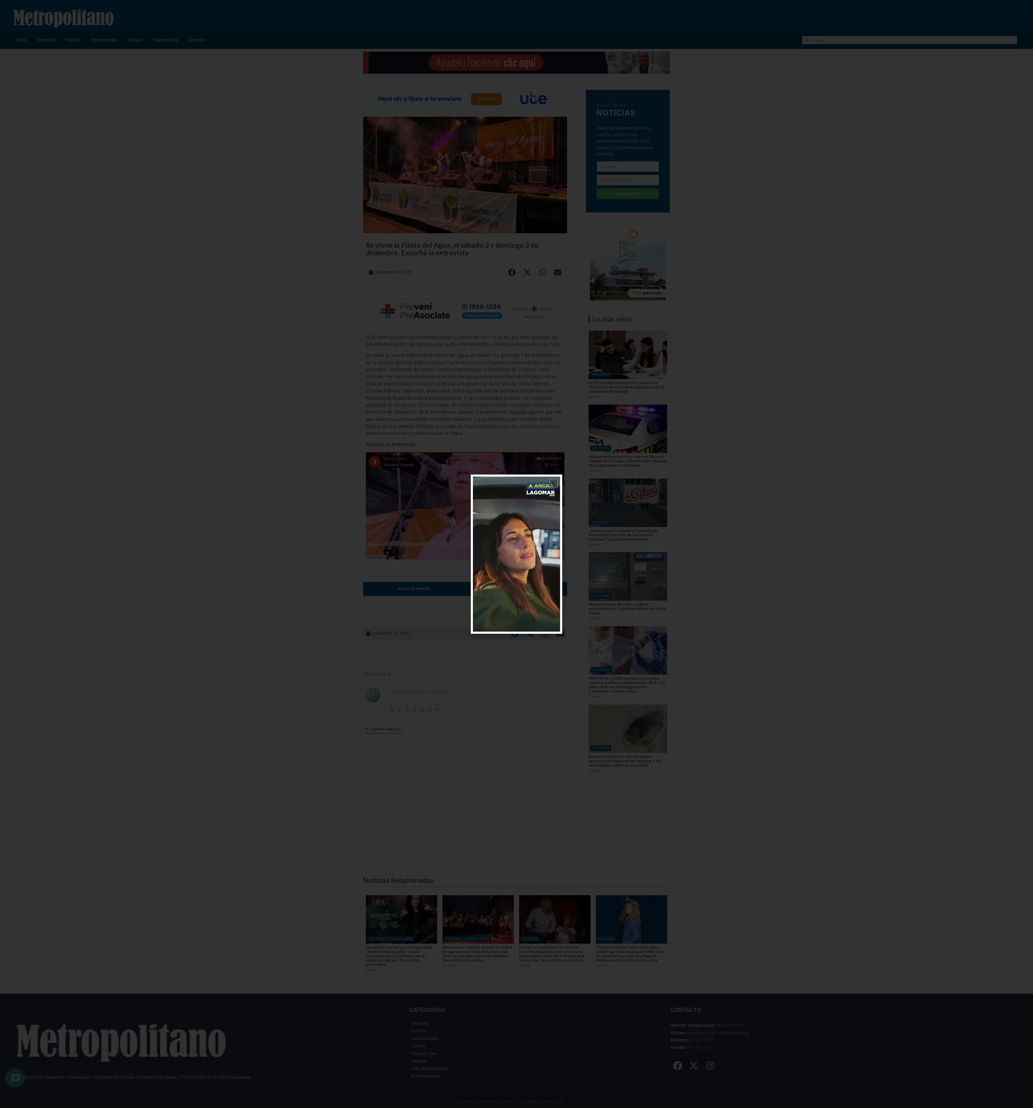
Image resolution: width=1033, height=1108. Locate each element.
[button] (553, 483)
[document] (516, 554)
